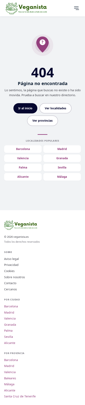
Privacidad (11, 265)
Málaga (62, 177)
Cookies (9, 271)
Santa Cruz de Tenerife (20, 396)
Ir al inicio (25, 108)
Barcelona (23, 149)
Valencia (23, 158)
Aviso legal (11, 259)
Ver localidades (55, 108)
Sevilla (62, 167)
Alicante (23, 177)
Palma (23, 167)
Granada (62, 158)
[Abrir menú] (76, 8)
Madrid (62, 149)
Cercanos (10, 289)
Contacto (10, 283)
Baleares (10, 378)
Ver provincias (42, 120)
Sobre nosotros (14, 277)
